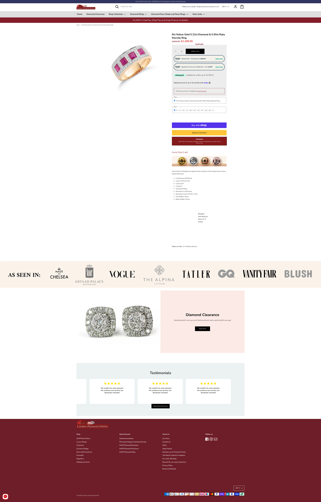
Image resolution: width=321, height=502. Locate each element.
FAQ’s (164, 445)
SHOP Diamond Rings (127, 452)
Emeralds (80, 455)
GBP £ (224, 7)
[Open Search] (116, 6)
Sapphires (80, 459)
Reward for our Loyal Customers (174, 462)
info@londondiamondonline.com (207, 7)
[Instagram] (211, 439)
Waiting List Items (83, 462)
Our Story (166, 438)
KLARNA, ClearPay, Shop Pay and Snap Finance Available (160, 20)
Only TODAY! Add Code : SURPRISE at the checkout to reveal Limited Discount (160, 2)
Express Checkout (199, 133)
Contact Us (166, 442)
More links (198, 14)
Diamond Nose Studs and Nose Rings (168, 14)
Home (79, 14)
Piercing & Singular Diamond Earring (132, 442)
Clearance (80, 445)
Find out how (201, 91)
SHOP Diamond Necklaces (129, 449)
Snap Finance (167, 449)
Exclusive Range (82, 449)
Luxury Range (81, 442)
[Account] (235, 5)
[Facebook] (206, 439)
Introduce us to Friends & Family (174, 452)
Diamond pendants (126, 438)
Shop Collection (116, 14)
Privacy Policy (167, 465)
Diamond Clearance (96, 14)
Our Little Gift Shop (169, 459)
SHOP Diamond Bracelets (128, 445)
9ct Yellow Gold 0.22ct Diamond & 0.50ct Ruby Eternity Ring (97, 25)
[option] (160, 20)
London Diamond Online (93, 495)
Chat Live (185, 7)
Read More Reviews (160, 406)
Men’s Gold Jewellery (84, 452)
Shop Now (202, 329)
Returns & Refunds (169, 469)
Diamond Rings (137, 14)
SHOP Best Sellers (83, 438)
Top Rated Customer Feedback (173, 455)
